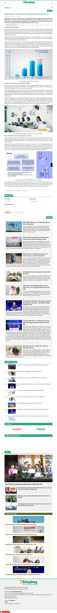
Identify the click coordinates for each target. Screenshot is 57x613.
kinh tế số (17, 190)
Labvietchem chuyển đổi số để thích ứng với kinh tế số (26, 14)
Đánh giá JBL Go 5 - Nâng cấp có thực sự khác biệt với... (29, 371)
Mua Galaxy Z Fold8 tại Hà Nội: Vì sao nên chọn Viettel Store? (30, 396)
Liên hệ (6, 602)
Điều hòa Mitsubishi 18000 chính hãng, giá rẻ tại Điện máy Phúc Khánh (32, 416)
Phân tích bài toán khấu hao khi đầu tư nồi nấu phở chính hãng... (21, 534)
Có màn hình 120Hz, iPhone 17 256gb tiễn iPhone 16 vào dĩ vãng (31, 377)
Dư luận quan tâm (11, 362)
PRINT (50, 10)
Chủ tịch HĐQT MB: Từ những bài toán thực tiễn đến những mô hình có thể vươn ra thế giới (36, 322)
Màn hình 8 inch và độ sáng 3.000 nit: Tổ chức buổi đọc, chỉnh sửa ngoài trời (35, 255)
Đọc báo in (9, 424)
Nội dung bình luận (9, 204)
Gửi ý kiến (49, 217)
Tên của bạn (7, 198)
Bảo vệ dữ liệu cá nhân (11, 25)
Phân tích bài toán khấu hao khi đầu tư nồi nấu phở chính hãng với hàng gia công (36, 238)
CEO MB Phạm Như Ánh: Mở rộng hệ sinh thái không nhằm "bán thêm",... (32, 409)
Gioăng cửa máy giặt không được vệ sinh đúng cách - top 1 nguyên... (23, 564)
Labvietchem (24, 190)
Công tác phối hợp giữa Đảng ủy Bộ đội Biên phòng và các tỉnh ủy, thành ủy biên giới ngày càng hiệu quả (34, 488)
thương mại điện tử (9, 190)
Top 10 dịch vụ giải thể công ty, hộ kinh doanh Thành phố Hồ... (30, 390)
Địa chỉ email (32, 198)
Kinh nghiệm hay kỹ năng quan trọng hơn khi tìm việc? (19, 554)
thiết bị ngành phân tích (38, 145)
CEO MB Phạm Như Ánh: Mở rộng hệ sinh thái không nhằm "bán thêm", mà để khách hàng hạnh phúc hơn (37, 302)
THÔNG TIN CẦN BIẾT (11, 514)
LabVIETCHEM (35, 32)
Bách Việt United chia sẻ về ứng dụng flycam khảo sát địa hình (21, 524)
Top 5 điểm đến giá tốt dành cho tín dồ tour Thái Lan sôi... (29, 403)
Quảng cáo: (10, 600)
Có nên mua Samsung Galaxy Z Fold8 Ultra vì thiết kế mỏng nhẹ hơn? (32, 365)
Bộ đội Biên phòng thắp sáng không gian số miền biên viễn (24, 484)
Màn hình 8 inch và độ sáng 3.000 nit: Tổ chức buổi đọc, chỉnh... (21, 544)
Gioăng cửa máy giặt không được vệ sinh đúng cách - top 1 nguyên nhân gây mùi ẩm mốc (36, 287)
